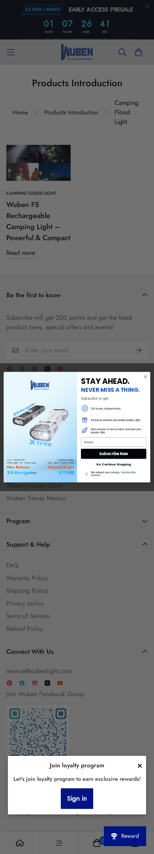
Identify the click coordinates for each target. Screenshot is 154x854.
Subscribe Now (113, 453)
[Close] (139, 766)
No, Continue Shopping (113, 464)
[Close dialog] (145, 376)
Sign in (77, 798)
